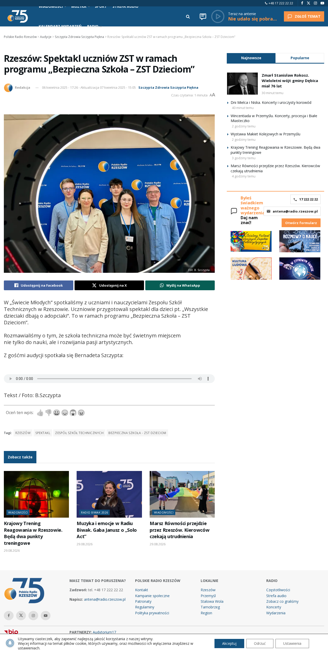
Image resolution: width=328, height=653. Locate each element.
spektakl (42, 433)
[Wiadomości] (203, 16)
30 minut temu (272, 93)
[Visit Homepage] (18, 16)
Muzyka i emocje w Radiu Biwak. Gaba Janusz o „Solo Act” (107, 529)
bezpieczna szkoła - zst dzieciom (137, 433)
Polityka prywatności (152, 612)
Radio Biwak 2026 (94, 512)
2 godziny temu (243, 126)
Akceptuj (229, 643)
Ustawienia (292, 643)
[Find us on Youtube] (322, 3)
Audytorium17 (104, 632)
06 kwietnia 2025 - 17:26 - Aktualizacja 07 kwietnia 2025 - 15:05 (89, 87)
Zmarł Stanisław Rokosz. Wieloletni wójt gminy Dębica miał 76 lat (290, 80)
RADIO (92, 26)
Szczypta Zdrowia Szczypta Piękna (168, 87)
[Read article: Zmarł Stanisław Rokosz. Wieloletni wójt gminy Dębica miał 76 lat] (242, 84)
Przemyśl (208, 595)
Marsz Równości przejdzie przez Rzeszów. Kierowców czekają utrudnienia (179, 529)
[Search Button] (188, 16)
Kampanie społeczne (152, 595)
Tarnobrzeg (210, 607)
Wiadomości (18, 512)
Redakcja (22, 87)
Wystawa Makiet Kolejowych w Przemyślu (265, 134)
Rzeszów (22, 433)
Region (206, 612)
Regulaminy (144, 607)
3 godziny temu (243, 158)
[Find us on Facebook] (302, 3)
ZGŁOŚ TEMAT (308, 16)
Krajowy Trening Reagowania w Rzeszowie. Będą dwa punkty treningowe (33, 533)
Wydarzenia (275, 612)
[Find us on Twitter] (308, 3)
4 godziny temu (243, 176)
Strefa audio (276, 595)
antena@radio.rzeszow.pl (295, 211)
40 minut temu (243, 107)
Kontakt (141, 589)
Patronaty (143, 601)
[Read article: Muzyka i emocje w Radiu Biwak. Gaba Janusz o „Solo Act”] (109, 494)
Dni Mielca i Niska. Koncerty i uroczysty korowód (271, 102)
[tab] (251, 58)
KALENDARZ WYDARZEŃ (60, 26)
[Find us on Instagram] (315, 3)
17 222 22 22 (308, 199)
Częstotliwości (278, 589)
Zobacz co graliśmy (282, 601)
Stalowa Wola (212, 601)
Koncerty (273, 607)
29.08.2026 (12, 550)
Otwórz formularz (301, 222)
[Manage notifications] (10, 643)
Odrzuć (260, 643)
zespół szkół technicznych (79, 433)
